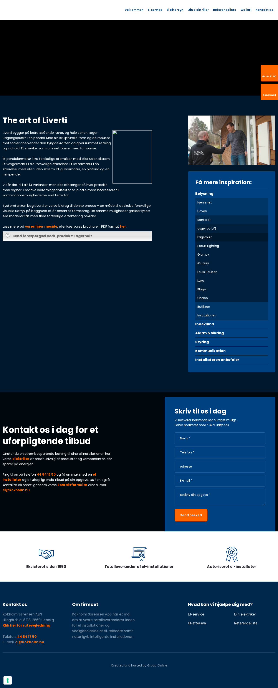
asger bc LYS (207, 228)
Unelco (202, 298)
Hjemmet (204, 202)
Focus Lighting (208, 246)
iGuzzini (203, 263)
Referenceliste (224, 10)
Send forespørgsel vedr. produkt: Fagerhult (52, 235)
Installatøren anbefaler (217, 359)
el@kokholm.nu (16, 490)
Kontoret (204, 220)
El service (155, 10)
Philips (202, 289)
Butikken (203, 306)
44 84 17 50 (46, 474)
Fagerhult (204, 237)
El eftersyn (175, 10)
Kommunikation (210, 350)
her (123, 226)
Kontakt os (264, 10)
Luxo (200, 280)
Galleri (246, 10)
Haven (202, 211)
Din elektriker (198, 10)
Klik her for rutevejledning (26, 625)
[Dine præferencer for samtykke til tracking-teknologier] (7, 680)
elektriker (20, 458)
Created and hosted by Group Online (139, 665)
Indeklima (204, 324)
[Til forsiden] (41, 10)
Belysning (204, 193)
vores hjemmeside (41, 226)
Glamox (203, 254)
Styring (202, 341)
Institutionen (207, 315)
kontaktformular (72, 485)
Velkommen (134, 10)
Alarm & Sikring (209, 333)
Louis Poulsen (207, 272)
